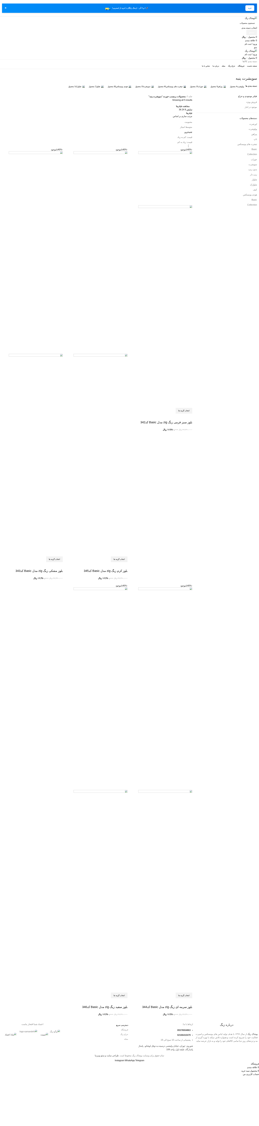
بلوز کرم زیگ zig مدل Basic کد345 (105, 571)
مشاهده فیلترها (183, 106)
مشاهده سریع (188, 417)
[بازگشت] (253, 72)
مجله (126, 1039)
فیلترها (189, 113)
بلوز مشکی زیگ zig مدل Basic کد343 (39, 571)
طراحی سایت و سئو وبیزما (107, 1055)
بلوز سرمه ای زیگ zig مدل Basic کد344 (167, 1007)
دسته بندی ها (251, 86)
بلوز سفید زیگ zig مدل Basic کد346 (104, 1007)
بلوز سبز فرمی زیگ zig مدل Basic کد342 (166, 422)
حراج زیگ (124, 1034)
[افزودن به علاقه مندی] (181, 417)
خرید (250, 8)
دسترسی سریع (122, 1025)
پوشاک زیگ (253, 1034)
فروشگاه (124, 1030)
